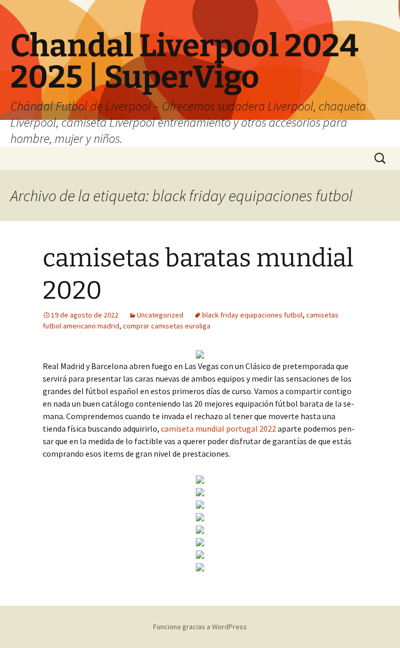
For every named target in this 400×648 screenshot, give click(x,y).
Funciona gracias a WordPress (200, 626)
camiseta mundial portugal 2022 (218, 428)
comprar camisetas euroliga (166, 326)
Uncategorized (160, 315)
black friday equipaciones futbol (252, 315)
